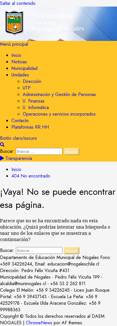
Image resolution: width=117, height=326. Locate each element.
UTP (27, 88)
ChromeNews (39, 322)
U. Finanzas (34, 101)
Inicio (16, 55)
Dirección (32, 81)
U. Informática (36, 107)
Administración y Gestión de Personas (59, 94)
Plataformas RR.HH (30, 127)
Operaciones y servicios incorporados (59, 114)
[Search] (2, 144)
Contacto (20, 120)
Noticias (19, 61)
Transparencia (18, 158)
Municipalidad (24, 68)
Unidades (20, 75)
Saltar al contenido (17, 3)
